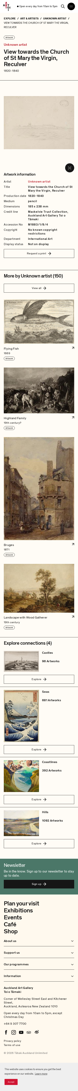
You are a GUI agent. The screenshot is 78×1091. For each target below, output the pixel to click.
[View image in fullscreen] (69, 167)
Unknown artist (15, 45)
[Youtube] (21, 1032)
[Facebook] (6, 1032)
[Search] (63, 6)
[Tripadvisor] (29, 1032)
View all (36, 288)
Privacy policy (12, 1041)
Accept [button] (11, 1081)
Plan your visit (21, 903)
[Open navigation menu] (71, 6)
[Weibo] (36, 1032)
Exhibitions (18, 910)
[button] (39, 330)
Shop (11, 931)
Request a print (36, 253)
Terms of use (12, 1045)
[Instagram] (13, 1032)
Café (10, 924)
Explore (36, 679)
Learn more (41, 1074)
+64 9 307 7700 (15, 1024)
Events (13, 917)
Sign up (36, 884)
